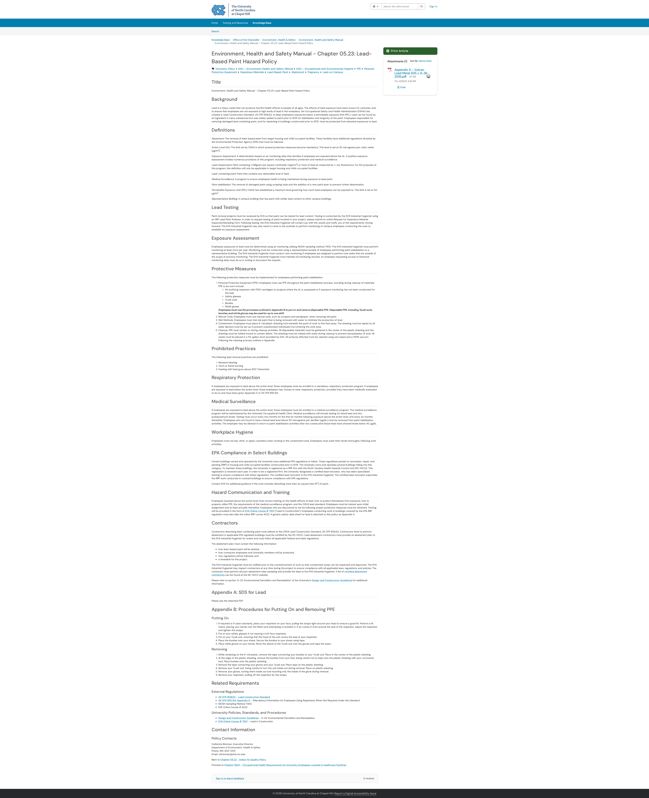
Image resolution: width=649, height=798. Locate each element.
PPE (359, 68)
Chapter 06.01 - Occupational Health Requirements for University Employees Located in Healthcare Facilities (285, 765)
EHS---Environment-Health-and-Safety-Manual (265, 68)
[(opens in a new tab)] (233, 10)
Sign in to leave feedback (230, 778)
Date (429, 60)
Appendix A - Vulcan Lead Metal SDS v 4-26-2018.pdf (411, 73)
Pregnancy (313, 72)
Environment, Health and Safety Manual (321, 39)
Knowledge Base (262, 22)
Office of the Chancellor (246, 39)
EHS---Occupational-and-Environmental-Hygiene (324, 68)
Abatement (298, 72)
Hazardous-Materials (252, 72)
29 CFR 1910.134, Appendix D (234, 700)
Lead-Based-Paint (277, 72)
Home (214, 22)
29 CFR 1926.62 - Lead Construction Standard (244, 697)
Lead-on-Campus (333, 72)
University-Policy (225, 68)
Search (216, 31)
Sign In (433, 6)
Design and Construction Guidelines (332, 580)
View (403, 87)
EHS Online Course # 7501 (259, 510)
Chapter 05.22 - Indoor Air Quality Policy (243, 759)
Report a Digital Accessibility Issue (355, 793)
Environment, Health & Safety (279, 39)
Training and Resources (235, 22)
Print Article (399, 51)
